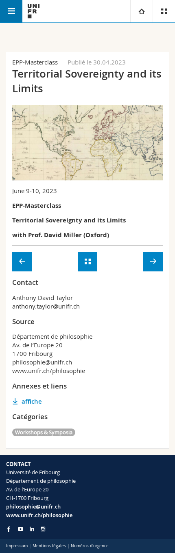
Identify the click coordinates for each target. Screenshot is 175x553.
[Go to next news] (153, 261)
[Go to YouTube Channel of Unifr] (20, 529)
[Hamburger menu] (11, 11)
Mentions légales (49, 546)
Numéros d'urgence (90, 546)
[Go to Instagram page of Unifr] (43, 529)
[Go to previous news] (22, 261)
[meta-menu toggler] (164, 11)
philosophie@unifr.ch (33, 506)
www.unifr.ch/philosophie (39, 515)
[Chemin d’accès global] (141, 11)
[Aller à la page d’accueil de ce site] (33, 11)
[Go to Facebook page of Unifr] (8, 529)
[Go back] (87, 261)
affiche (32, 401)
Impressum (17, 546)
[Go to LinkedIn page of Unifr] (32, 529)
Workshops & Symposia (43, 432)
